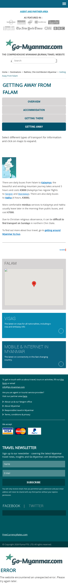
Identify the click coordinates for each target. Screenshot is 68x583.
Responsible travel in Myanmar (19, 410)
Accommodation (34, 110)
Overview (34, 101)
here (25, 396)
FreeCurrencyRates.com (15, 534)
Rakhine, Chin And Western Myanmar (40, 72)
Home (4, 72)
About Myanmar (12, 406)
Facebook (11, 505)
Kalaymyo (46, 182)
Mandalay (23, 193)
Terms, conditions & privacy (17, 414)
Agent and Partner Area (34, 11)
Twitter (36, 505)
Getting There (34, 118)
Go (61, 331)
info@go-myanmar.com (13, 387)
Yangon (9, 193)
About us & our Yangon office (18, 401)
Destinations (15, 72)
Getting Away (34, 126)
